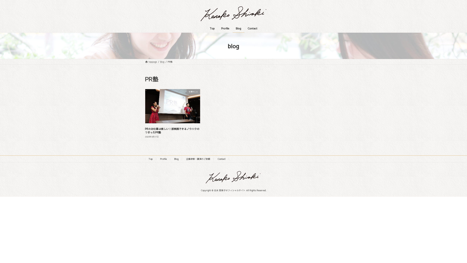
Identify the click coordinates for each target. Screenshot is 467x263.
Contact (221, 158)
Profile (163, 158)
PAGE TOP (453, 251)
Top (150, 158)
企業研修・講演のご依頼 (198, 158)
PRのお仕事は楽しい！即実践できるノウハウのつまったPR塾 (172, 130)
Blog (176, 158)
